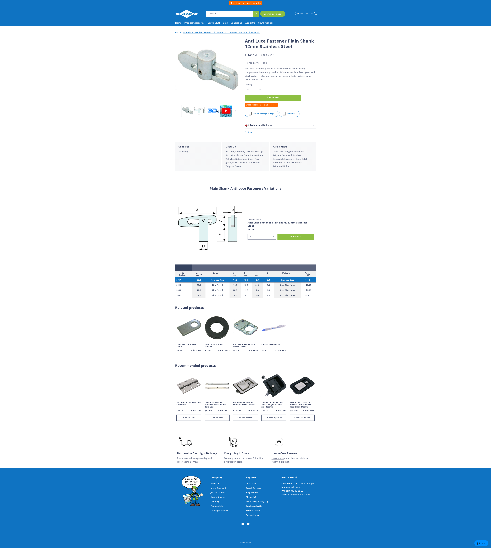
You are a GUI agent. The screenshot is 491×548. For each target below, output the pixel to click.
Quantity (248, 84)
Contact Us (251, 483)
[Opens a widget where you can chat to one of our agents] (481, 543)
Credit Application (254, 506)
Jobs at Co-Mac (218, 492)
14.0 (235, 280)
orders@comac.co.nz (299, 494)
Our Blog (215, 501)
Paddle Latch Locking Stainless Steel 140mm (244, 403)
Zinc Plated (217, 285)
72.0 (199, 290)
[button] (280, 125)
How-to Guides (218, 497)
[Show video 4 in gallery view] (226, 111)
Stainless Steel (217, 280)
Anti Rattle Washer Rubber (214, 345)
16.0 (235, 295)
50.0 (199, 280)
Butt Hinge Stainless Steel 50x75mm (188, 403)
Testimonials (217, 506)
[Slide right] (235, 111)
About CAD (251, 497)
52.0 (199, 295)
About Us (215, 483)
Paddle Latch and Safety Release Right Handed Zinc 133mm (273, 404)
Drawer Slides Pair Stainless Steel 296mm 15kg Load (215, 404)
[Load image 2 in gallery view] (200, 111)
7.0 (257, 290)
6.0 (257, 280)
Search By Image (253, 488)
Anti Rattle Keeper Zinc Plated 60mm (244, 345)
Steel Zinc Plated (288, 285)
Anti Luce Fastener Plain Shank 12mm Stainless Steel (277, 224)
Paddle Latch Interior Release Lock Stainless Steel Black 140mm (300, 404)
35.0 (257, 285)
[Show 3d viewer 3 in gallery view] (213, 111)
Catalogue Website (219, 510)
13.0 (246, 285)
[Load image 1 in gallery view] (187, 111)
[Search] (256, 14)
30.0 (257, 295)
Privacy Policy (252, 515)
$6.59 (308, 290)
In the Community (219, 488)
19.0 (246, 290)
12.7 (246, 280)
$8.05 (308, 285)
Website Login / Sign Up (257, 501)
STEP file (293, 114)
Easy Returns (252, 492)
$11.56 (308, 280)
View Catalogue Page (264, 114)
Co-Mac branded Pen (271, 344)
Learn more (278, 458)
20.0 (235, 290)
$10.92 (308, 295)
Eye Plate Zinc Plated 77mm (186, 345)
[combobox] (232, 14)
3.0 (268, 280)
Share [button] (250, 132)
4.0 (268, 295)
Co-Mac (248, 542)
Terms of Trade (253, 510)
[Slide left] (178, 111)
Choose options (245, 417)
